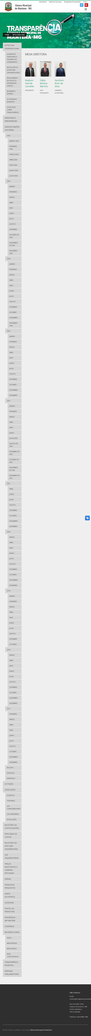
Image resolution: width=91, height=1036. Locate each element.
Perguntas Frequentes (72, 2)
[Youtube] (86, 5)
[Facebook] (81, 5)
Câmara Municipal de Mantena (41, 1030)
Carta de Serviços (55, 2)
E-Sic (85, 2)
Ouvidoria (42, 2)
